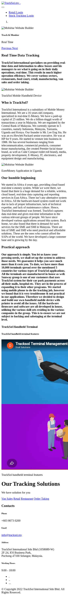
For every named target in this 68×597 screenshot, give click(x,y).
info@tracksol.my (11, 535)
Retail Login (16, 12)
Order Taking (41, 498)
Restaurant (27, 498)
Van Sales (7, 498)
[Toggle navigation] (2, 7)
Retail (16, 498)
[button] (6, 48)
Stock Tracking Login (21, 15)
